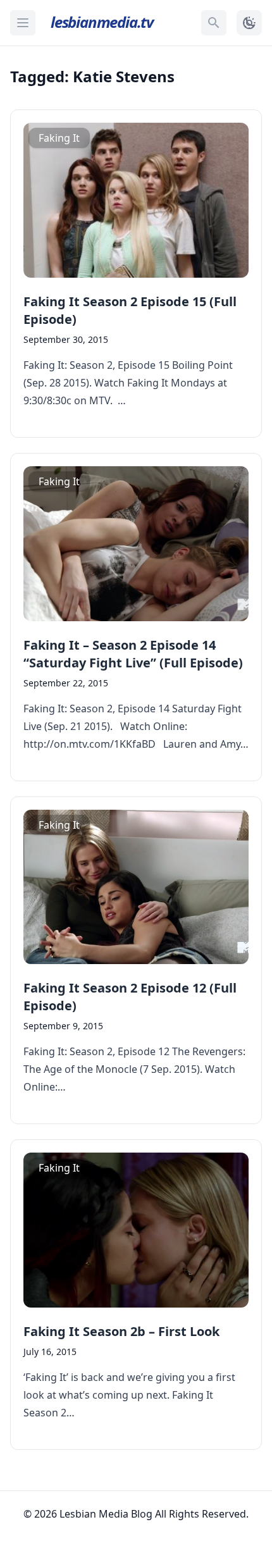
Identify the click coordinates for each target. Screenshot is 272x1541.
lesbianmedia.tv (102, 21)
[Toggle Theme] (249, 22)
